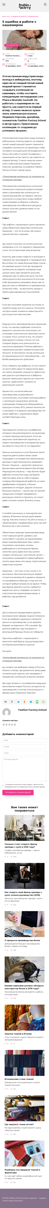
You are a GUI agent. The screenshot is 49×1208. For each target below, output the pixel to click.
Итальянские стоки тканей (19, 1079)
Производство (12, 45)
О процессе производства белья (22, 940)
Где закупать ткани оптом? (19, 1124)
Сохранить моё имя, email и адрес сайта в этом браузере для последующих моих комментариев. (25, 786)
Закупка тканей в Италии (18, 1034)
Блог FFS (5, 16)
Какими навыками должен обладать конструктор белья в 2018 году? (24, 987)
